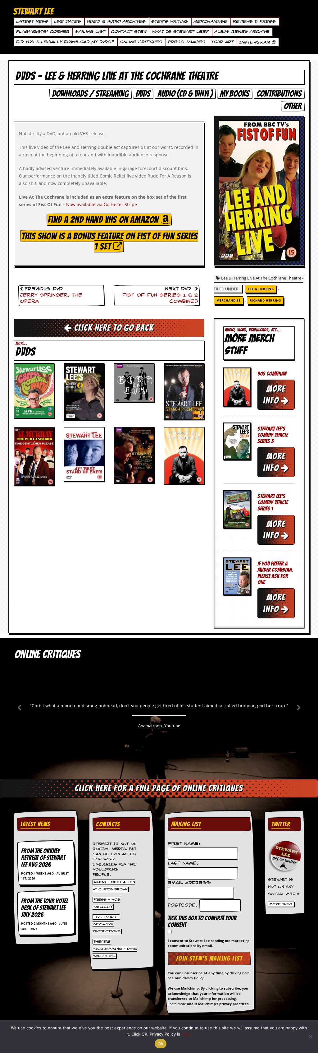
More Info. (281, 904)
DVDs (143, 93)
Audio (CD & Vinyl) (185, 93)
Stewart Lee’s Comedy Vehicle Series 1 (272, 502)
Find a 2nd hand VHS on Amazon (104, 219)
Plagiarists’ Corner (42, 32)
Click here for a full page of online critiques (159, 788)
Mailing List (90, 32)
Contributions (279, 93)
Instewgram (255, 42)
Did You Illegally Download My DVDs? (65, 42)
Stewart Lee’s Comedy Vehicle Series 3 (272, 435)
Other (293, 106)
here (185, 1034)
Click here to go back (113, 327)
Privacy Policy (193, 978)
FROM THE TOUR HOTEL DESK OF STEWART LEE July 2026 (44, 908)
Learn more (177, 1003)
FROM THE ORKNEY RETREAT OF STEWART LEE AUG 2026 (43, 857)
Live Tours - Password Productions (106, 924)
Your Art (222, 42)
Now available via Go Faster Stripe (101, 204)
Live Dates (67, 21)
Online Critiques (140, 42)
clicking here (239, 973)
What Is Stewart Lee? (180, 32)
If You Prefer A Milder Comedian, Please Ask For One (275, 573)
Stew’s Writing (169, 21)
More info (274, 394)
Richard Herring (265, 300)
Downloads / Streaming (90, 93)
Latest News (32, 21)
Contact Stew (128, 32)
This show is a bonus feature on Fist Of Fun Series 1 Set (109, 241)
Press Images (186, 42)
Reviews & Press (254, 21)
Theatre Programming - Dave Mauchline (115, 948)
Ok (160, 1043)
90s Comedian (271, 373)
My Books (234, 93)
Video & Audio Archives (115, 21)
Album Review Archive (241, 32)
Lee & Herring (261, 289)
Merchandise (210, 21)
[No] (310, 1036)
